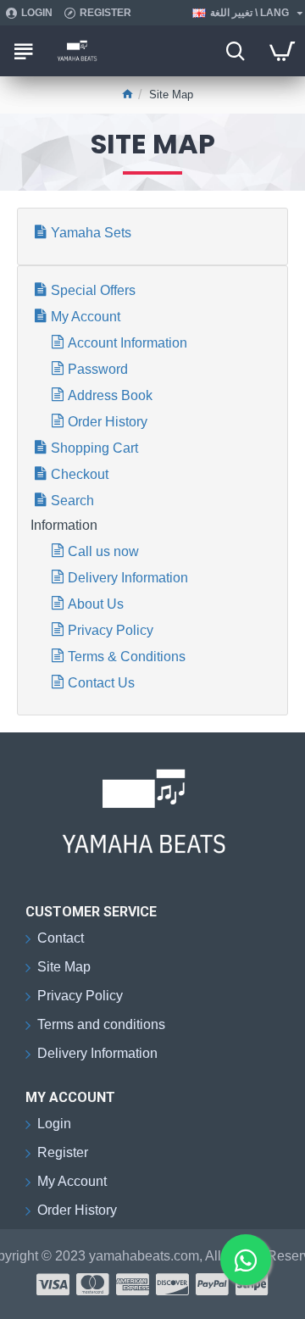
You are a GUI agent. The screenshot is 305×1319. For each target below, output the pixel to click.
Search (72, 500)
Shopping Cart (94, 448)
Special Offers (93, 290)
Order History (107, 422)
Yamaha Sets (91, 232)
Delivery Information (128, 577)
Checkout (79, 474)
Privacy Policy (110, 630)
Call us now (103, 551)
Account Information (127, 343)
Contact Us (101, 683)
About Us (96, 604)
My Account (85, 316)
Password (98, 369)
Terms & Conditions (127, 656)
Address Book (110, 395)
